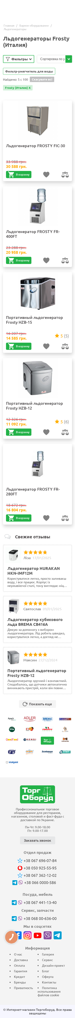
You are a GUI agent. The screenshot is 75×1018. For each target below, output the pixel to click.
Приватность (23, 988)
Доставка (21, 960)
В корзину (22, 174)
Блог (45, 971)
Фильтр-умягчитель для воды (29, 71)
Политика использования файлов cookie (49, 991)
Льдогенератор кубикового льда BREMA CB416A (35, 622)
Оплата (19, 965)
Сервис (47, 960)
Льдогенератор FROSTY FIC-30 (35, 145)
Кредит (19, 976)
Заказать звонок (37, 840)
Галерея (48, 954)
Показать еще (40, 704)
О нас (18, 954)
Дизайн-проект (53, 965)
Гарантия (20, 971)
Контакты (49, 982)
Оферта (47, 976)
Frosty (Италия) (18, 87)
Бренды (20, 982)
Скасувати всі (42, 79)
